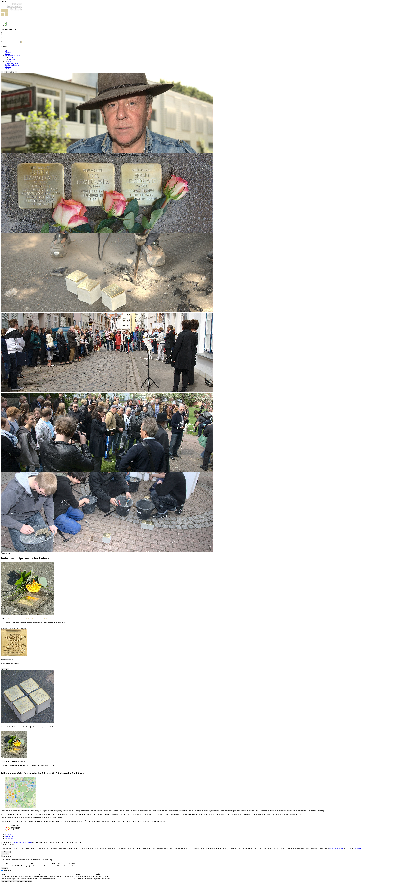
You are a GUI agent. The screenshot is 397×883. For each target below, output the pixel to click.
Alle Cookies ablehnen (8, 881)
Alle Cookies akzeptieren (24, 881)
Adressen (12, 59)
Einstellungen (6, 852)
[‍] (21, 42)
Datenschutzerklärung (336, 848)
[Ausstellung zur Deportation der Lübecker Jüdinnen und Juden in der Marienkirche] (27, 615)
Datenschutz (9, 836)
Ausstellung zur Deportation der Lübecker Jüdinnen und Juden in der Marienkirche (30, 618)
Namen (11, 57)
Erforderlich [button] (5, 854)
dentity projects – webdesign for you (94, 842)
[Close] (1, 33)
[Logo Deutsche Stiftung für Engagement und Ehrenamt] (12, 831)
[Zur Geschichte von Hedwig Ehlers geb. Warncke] (14, 655)
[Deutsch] (6, 23)
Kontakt (8, 834)
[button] (13, 56)
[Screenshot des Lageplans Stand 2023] (20, 807)
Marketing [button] (5, 868)
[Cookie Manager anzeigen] (1, 843)
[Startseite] (11, 16)
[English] (6, 25)
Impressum (9, 838)
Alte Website (27, 842)
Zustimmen (7, 856)
